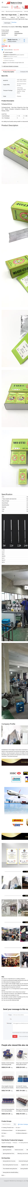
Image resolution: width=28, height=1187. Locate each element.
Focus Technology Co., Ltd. (19, 1180)
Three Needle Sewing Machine (10, 1168)
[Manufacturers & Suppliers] (14, 2)
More (3, 1175)
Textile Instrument (19, 1149)
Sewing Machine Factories (9, 1161)
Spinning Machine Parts (8, 1153)
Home (3, 11)
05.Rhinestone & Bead (7, 1130)
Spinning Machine (7, 1149)
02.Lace (18, 1127)
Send (15, 1036)
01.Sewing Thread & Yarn (8, 1127)
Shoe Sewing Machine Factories (10, 1165)
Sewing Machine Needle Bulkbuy (10, 1172)
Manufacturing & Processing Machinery (14, 11)
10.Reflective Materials (21, 1133)
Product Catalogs (23, 1124)
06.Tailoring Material (21, 1130)
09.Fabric (4, 1133)
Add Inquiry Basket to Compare (10, 66)
